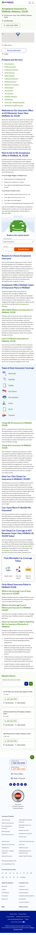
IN (24, 873)
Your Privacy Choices (17, 922)
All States (22, 877)
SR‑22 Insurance (10, 72)
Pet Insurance (9, 90)
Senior (10, 403)
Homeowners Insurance (25, 833)
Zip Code (5, 246)
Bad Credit (12, 373)
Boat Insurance (9, 87)
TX (17, 877)
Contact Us (22, 886)
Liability (11, 385)
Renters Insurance (10, 67)
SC (10, 877)
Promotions (5, 896)
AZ (6, 873)
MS (31, 873)
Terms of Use (13, 914)
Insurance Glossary (24, 902)
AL (2, 873)
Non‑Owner (12, 391)
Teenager (11, 415)
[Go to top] (32, 757)
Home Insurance (10, 75)
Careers (4, 889)
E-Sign (26, 919)
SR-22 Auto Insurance (8, 834)
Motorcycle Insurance (11, 70)
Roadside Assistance (11, 96)
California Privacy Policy (23, 916)
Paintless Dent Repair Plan (9, 861)
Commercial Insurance (11, 78)
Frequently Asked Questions (26, 896)
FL (13, 873)
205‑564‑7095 (12, 25)
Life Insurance (9, 93)
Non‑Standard (13, 397)
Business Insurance (10, 81)
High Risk (11, 379)
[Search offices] (31, 684)
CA (10, 873)
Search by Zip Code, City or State (11, 679)
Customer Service (23, 889)
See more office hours (14, 50)
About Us (4, 886)
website (6, 550)
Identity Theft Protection (25, 856)
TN (14, 877)
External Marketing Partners (15, 919)
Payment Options (23, 892)
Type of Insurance (7, 238)
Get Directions (8, 20)
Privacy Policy (22, 914)
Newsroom (5, 899)
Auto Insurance (9, 64)
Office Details (21, 703)
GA (17, 873)
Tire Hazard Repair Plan (8, 864)
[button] (18, 34)
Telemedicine (9, 99)
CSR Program (5, 892)
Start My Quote (23, 249)
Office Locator (23, 907)
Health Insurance (23, 847)
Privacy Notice (10, 916)
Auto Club (21, 844)
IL (20, 873)
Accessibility (22, 899)
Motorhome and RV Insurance (14, 105)
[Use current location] (26, 684)
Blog (3, 907)
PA (6, 877)
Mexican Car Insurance (12, 84)
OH (3, 877)
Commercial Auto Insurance (26, 841)
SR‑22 (10, 409)
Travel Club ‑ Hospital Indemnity (15, 102)
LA (27, 873)
